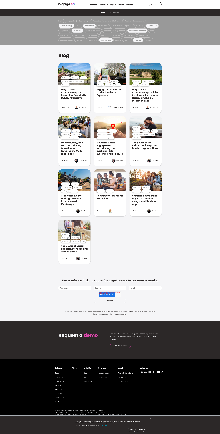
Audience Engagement (134, 21)
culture (148, 40)
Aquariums (64, 30)
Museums (77, 30)
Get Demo (155, 4)
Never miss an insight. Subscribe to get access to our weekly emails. (110, 280)
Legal (120, 368)
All (61, 21)
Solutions (59, 368)
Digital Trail (120, 30)
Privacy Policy (123, 377)
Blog (103, 12)
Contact (121, 5)
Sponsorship (106, 40)
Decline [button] (140, 430)
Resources (114, 12)
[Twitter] (142, 373)
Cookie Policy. (105, 425)
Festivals (104, 35)
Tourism (138, 40)
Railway (80, 40)
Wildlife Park (65, 35)
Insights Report (66, 40)
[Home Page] (66, 4)
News (86, 377)
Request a (78, 335)
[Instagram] (150, 373)
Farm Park (93, 35)
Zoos (79, 26)
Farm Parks (59, 398)
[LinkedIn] (146, 373)
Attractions (89, 26)
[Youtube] (159, 373)
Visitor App (102, 26)
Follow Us (144, 368)
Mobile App (152, 26)
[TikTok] (163, 373)
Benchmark (79, 35)
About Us (129, 5)
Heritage (140, 26)
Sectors (103, 5)
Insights (113, 5)
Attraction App (66, 26)
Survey (127, 40)
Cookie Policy (123, 381)
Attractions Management (121, 26)
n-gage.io (71, 21)
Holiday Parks (60, 381)
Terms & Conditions (125, 373)
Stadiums (58, 402)
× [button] (150, 419)
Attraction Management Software (107, 21)
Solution (93, 5)
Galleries (116, 35)
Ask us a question (104, 373)
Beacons (107, 30)
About (74, 368)
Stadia (118, 40)
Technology (84, 21)
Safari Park (92, 40)
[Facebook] (155, 373)
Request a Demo (120, 346)
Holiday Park (144, 35)
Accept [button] (131, 430)
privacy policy (121, 314)
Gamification (129, 35)
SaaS (152, 30)
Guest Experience (93, 30)
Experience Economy (137, 30)
